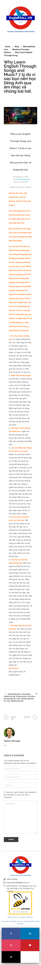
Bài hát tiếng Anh (14, 694)
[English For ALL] (20, 19)
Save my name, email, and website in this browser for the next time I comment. (20, 794)
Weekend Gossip (17, 701)
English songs (21, 696)
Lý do (18, 698)
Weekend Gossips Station (20, 187)
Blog (17, 46)
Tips (8, 701)
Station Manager (23, 179)
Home (7, 46)
